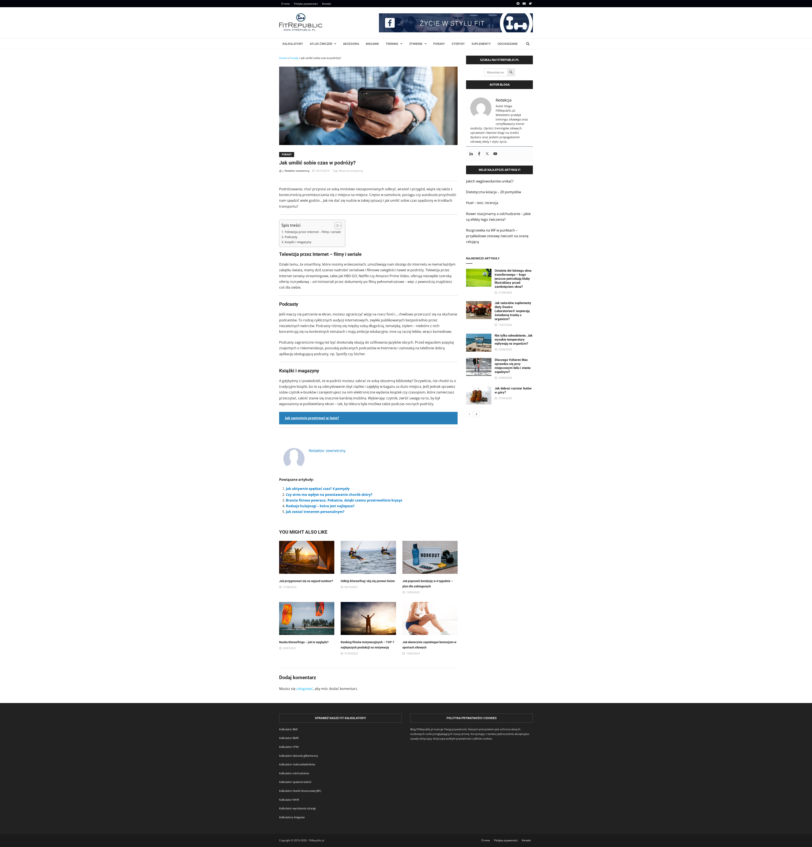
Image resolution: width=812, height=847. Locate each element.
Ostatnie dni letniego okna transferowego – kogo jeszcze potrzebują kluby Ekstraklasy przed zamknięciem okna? (513, 279)
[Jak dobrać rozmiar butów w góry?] (478, 389)
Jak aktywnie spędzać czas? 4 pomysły (318, 488)
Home (283, 58)
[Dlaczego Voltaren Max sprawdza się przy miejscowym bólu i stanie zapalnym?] (478, 360)
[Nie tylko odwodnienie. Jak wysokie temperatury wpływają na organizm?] (478, 336)
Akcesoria (351, 43)
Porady (439, 43)
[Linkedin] (471, 154)
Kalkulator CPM (289, 747)
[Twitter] (530, 3)
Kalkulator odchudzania (294, 773)
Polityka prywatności (306, 3)
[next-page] (476, 414)
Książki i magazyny (298, 242)
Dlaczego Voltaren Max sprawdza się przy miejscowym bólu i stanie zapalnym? (513, 366)
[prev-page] (469, 414)
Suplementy (481, 43)
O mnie (285, 3)
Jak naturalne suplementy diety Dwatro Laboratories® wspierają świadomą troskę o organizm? (513, 311)
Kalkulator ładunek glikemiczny (298, 756)
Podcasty (291, 237)
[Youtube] (524, 3)
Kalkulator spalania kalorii (295, 782)
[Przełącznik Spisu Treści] (336, 225)
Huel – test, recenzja (482, 202)
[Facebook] (518, 3)
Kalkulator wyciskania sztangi (297, 808)
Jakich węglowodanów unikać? (489, 181)
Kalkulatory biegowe (292, 817)
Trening (392, 43)
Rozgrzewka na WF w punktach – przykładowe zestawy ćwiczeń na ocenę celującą (497, 236)
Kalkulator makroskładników (297, 764)
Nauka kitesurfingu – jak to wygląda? (304, 642)
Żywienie (415, 43)
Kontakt (326, 3)
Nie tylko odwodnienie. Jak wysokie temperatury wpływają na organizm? (513, 339)
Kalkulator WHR (289, 800)
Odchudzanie (508, 43)
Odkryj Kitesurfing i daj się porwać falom (368, 581)
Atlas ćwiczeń (321, 43)
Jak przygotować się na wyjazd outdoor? (306, 581)
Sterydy (458, 43)
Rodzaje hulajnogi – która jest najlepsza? (320, 506)
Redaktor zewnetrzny (297, 171)
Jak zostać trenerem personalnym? (315, 511)
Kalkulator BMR (289, 738)
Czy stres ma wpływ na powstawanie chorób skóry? (329, 494)
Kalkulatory (293, 43)
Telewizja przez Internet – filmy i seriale (313, 232)
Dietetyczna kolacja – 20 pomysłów (493, 192)
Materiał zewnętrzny (351, 171)
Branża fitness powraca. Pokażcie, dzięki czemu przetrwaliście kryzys (344, 500)
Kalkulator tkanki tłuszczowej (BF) (300, 791)
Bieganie (372, 43)
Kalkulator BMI (288, 729)
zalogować (304, 688)
